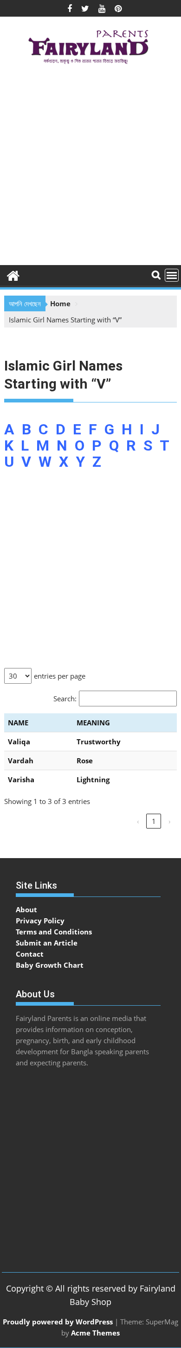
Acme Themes (95, 1332)
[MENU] (172, 275)
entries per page (59, 675)
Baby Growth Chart (50, 965)
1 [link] (154, 821)
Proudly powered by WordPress (58, 1321)
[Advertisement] (90, 168)
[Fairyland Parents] (13, 274)
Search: (65, 698)
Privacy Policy (40, 920)
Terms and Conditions (54, 931)
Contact (30, 953)
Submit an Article (47, 942)
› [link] (169, 821)
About (26, 909)
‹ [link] (138, 821)
